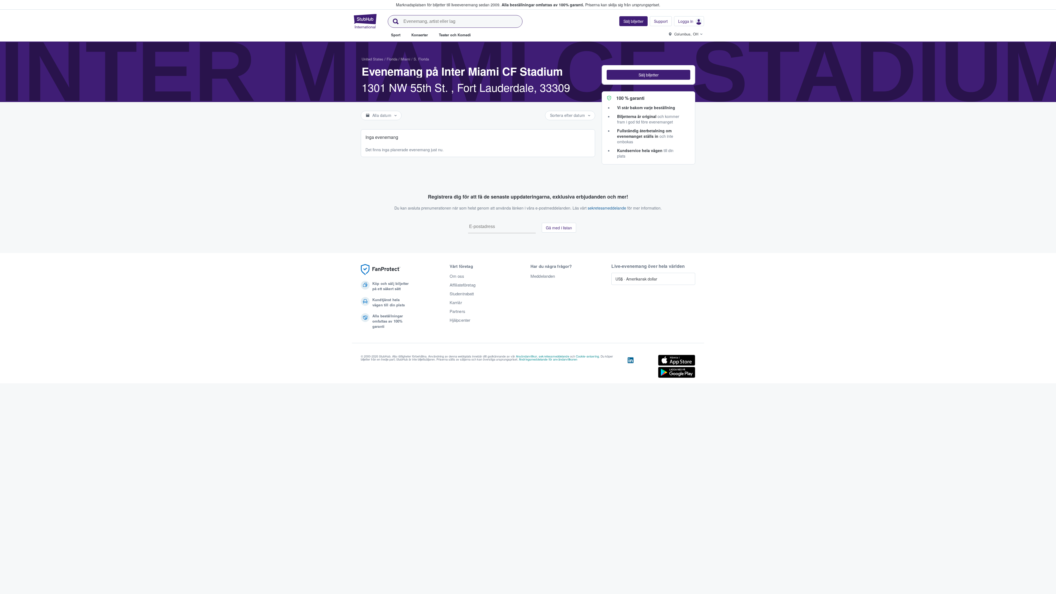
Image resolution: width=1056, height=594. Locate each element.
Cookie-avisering (587, 356)
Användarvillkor (526, 356)
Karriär (456, 302)
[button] (648, 75)
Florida (392, 59)
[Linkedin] (630, 367)
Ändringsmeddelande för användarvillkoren (548, 359)
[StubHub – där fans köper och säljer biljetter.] (365, 21)
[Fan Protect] (380, 269)
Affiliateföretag (462, 285)
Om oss (457, 276)
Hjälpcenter (460, 320)
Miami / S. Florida (415, 59)
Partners (457, 311)
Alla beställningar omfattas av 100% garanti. (543, 4)
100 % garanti (630, 98)
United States (372, 59)
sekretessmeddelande (607, 208)
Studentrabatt (462, 294)
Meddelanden (542, 276)
